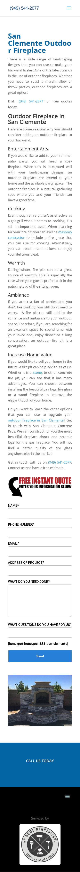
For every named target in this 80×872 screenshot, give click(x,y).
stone (37, 372)
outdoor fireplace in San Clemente (36, 420)
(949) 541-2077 (31, 101)
